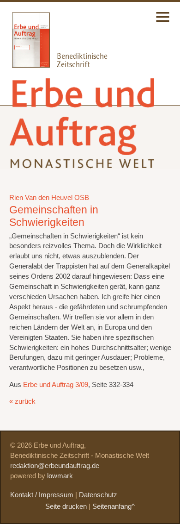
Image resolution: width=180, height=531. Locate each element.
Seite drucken (66, 506)
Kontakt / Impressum (41, 495)
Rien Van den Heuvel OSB (49, 197)
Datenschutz (98, 495)
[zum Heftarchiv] (25, 65)
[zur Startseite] (83, 161)
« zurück (22, 401)
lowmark (60, 476)
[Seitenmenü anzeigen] (163, 22)
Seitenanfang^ (113, 506)
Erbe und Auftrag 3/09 (55, 384)
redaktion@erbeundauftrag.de (54, 465)
